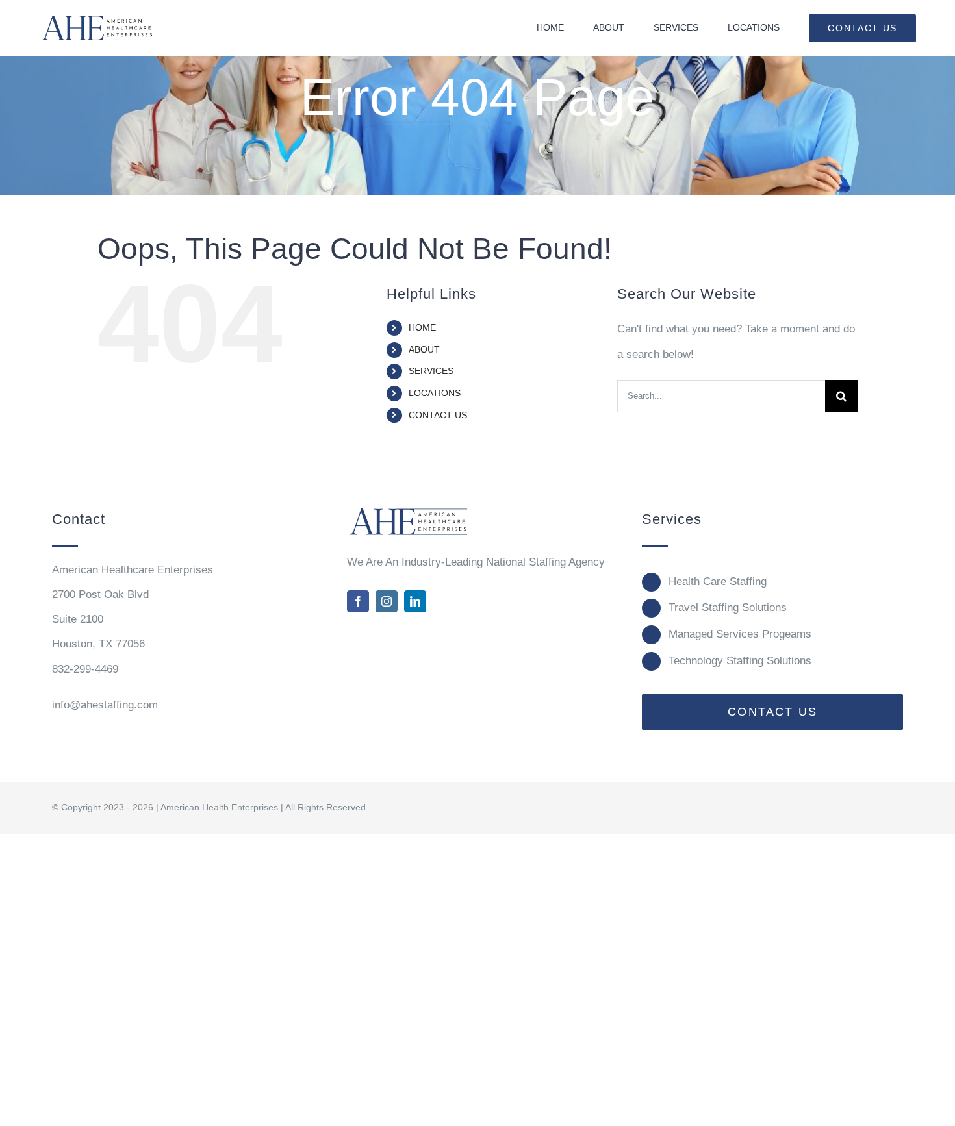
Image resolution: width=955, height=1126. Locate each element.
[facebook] (358, 601)
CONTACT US (438, 415)
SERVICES (431, 371)
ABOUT (424, 349)
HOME (422, 327)
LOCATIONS (435, 393)
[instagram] (387, 601)
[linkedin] (415, 601)
